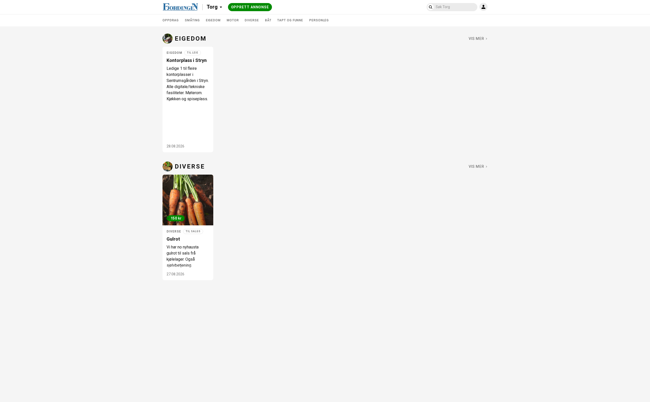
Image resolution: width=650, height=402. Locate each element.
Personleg (319, 20)
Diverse (252, 20)
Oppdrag (170, 20)
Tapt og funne (290, 20)
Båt (268, 20)
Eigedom (213, 20)
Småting (192, 20)
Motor (233, 20)
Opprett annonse (250, 7)
